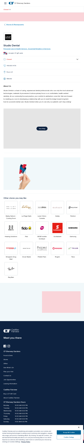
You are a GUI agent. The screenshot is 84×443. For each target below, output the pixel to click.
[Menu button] (6, 3)
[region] (41, 434)
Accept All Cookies (69, 432)
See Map (42, 129)
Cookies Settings (69, 437)
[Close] (78, 427)
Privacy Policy (25, 442)
